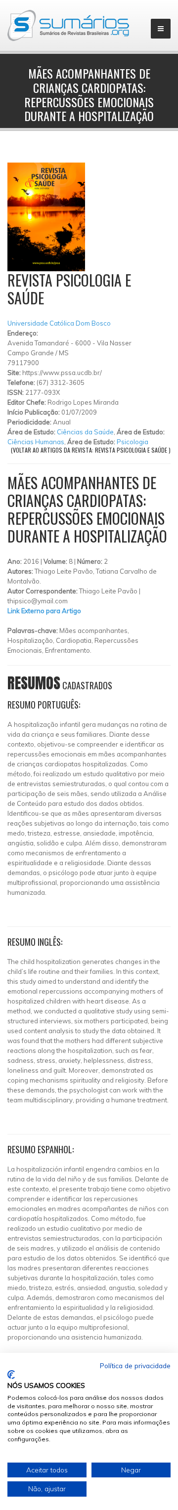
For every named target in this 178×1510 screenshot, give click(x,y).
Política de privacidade (135, 1365)
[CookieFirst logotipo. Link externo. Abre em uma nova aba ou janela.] (11, 1374)
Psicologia (132, 442)
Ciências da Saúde (85, 432)
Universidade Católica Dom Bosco (59, 323)
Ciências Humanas (35, 442)
